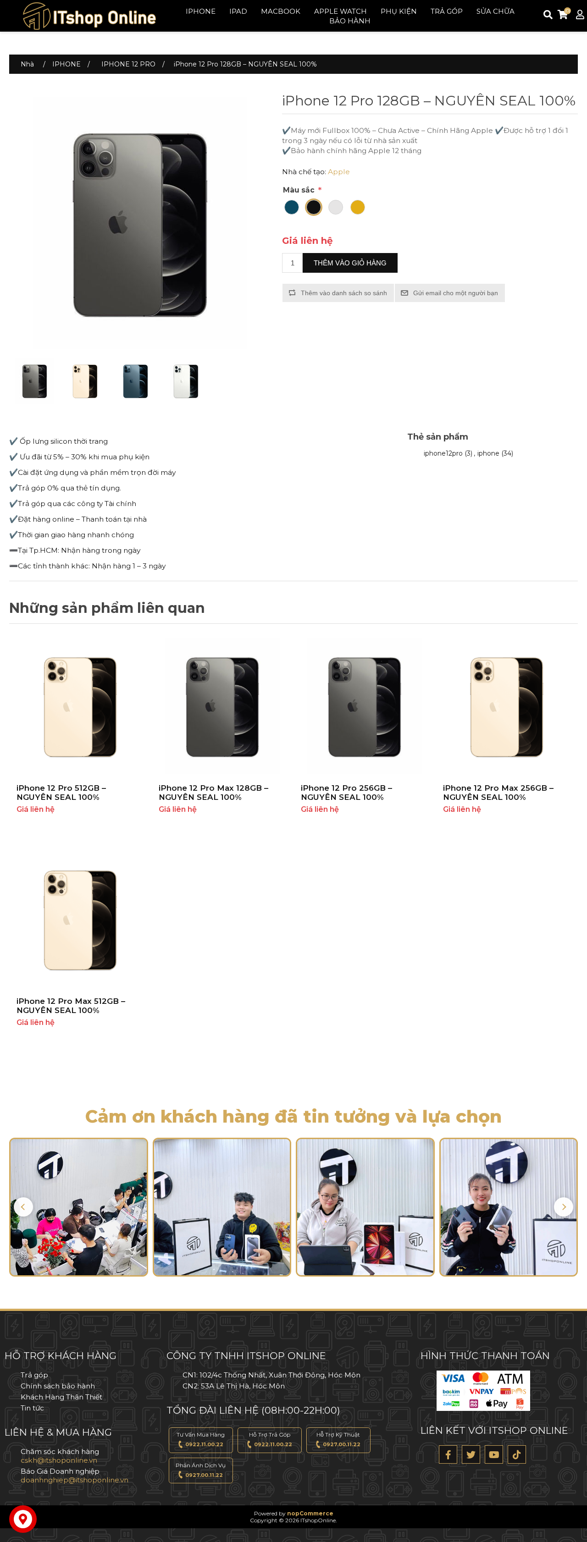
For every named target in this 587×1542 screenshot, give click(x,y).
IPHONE (201, 11)
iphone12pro (443, 453)
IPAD (238, 11)
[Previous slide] (23, 1207)
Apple (339, 171)
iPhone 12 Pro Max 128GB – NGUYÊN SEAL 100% (213, 792)
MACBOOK (280, 11)
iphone (488, 453)
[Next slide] (563, 1207)
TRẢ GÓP (447, 11)
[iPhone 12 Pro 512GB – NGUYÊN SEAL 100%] (80, 706)
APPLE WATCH (340, 11)
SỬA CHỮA (495, 11)
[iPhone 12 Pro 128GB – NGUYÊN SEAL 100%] (34, 381)
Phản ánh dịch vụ (201, 1470)
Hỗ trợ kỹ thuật (338, 1439)
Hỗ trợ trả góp (271, 1439)
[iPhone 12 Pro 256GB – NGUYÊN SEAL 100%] (364, 706)
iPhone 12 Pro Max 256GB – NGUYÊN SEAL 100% (498, 792)
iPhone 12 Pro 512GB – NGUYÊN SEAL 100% (61, 792)
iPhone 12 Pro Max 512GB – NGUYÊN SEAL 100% (71, 1006)
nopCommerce (310, 1513)
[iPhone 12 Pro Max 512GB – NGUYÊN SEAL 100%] (80, 919)
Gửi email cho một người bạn (455, 293)
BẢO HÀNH (350, 21)
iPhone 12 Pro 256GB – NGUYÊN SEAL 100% (346, 792)
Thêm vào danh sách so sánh (344, 293)
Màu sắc (299, 190)
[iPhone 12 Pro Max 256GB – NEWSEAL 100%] (506, 706)
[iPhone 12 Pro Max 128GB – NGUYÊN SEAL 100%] (222, 706)
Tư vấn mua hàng (201, 1439)
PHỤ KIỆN (399, 11)
